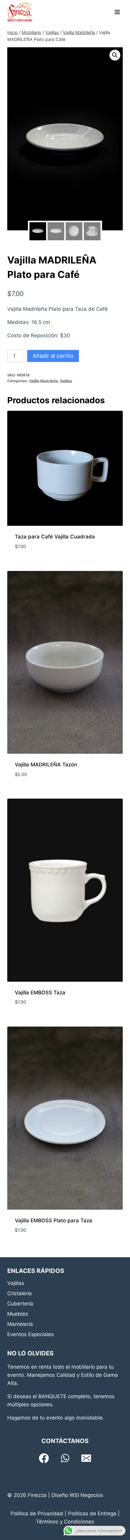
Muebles (17, 1314)
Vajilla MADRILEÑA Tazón (46, 765)
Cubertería (20, 1304)
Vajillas (66, 381)
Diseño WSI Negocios (77, 1495)
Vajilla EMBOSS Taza (40, 993)
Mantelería (20, 1324)
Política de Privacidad (37, 1513)
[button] (114, 55)
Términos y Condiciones (65, 1522)
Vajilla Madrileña (43, 381)
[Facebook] (44, 1458)
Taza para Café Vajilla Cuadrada (55, 537)
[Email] (86, 1458)
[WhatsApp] (65, 1458)
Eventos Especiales (30, 1334)
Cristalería (19, 1293)
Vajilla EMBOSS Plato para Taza (53, 1220)
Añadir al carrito (53, 356)
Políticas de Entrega (92, 1513)
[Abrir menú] (117, 12)
